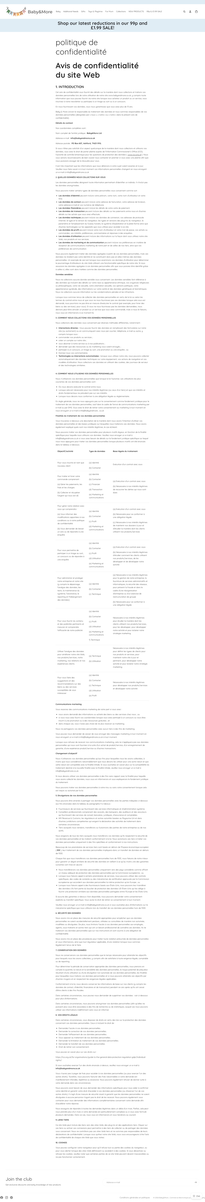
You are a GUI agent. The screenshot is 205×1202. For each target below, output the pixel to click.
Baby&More (164, 1198)
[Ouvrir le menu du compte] (190, 12)
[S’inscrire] (195, 1182)
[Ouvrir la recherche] (184, 12)
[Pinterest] (11, 1197)
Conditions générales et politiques (135, 1197)
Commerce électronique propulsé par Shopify (187, 1198)
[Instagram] (6, 1197)
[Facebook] (1, 1197)
